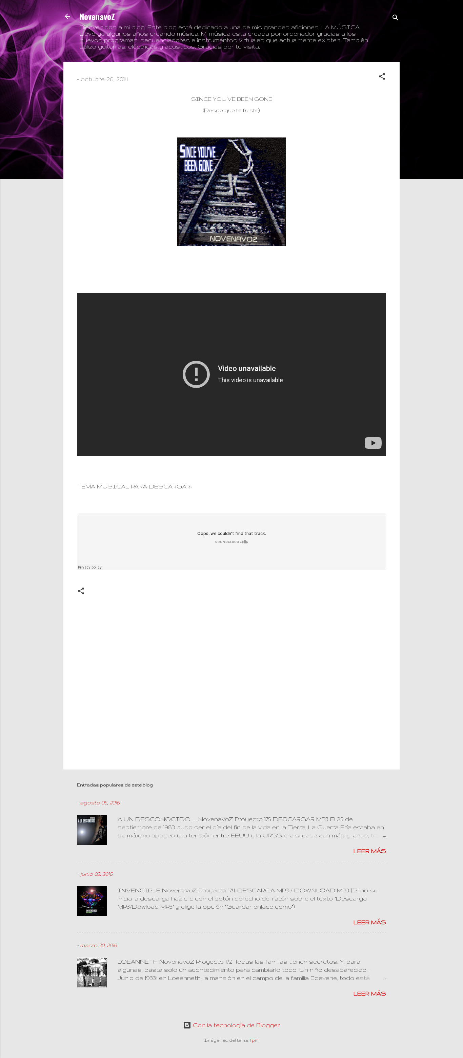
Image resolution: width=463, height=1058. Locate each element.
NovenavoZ (97, 16)
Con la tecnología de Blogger (235, 1025)
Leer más (370, 851)
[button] (382, 77)
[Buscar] (395, 18)
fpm (254, 1040)
